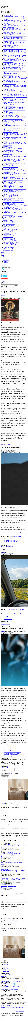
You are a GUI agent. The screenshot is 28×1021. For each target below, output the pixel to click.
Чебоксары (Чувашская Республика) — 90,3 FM (15, 205)
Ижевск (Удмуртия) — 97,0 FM (11, 76)
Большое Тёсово (8, 617)
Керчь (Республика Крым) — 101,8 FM (12, 90)
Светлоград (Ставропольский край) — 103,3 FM (15, 170)
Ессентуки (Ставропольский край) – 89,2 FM (14, 65)
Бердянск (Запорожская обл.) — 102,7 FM (13, 28)
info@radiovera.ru (5, 981)
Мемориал (6, 971)
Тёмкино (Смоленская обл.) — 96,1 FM (13, 186)
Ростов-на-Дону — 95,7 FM (10, 161)
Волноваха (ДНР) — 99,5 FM (10, 45)
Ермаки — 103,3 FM (8, 231)
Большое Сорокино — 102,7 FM (11, 225)
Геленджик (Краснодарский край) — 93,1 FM (14, 55)
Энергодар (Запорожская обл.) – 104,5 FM (13, 211)
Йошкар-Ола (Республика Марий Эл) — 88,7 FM (15, 81)
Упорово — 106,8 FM (8, 247)
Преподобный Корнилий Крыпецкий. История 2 (13, 845)
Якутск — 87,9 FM (8, 215)
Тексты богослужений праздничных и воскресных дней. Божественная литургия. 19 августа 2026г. (13, 871)
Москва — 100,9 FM (8, 15)
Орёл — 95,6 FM (7, 147)
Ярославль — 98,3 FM (8, 217)
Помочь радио (5, 774)
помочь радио (4, 253)
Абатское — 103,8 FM (8, 220)
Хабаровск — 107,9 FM (9, 203)
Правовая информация (6, 1005)
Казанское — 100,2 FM (9, 238)
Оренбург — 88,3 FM (8, 146)
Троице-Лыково (8, 619)
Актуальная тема (5, 624)
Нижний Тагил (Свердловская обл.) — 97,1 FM (15, 133)
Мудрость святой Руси (10, 844)
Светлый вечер (9, 852)
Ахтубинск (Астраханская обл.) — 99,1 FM (14, 25)
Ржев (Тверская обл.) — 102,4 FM (11, 160)
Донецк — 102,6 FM (8, 62)
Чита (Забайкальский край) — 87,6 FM (12, 209)
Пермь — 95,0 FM (7, 154)
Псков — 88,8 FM (7, 155)
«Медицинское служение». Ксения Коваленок (12, 862)
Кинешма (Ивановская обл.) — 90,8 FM (13, 91)
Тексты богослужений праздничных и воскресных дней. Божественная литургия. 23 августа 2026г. (13, 879)
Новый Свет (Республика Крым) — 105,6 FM (14, 143)
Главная (3, 288)
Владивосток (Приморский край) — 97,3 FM (14, 38)
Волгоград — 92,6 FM (8, 43)
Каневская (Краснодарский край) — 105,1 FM (14, 85)
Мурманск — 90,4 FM (8, 121)
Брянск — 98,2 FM (8, 34)
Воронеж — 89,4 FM (8, 47)
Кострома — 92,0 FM (8, 100)
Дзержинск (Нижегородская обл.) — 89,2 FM (14, 59)
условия (11, 773)
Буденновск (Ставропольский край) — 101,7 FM (15, 37)
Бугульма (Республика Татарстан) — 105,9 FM (14, 36)
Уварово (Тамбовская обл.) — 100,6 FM (13, 198)
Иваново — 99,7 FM (8, 75)
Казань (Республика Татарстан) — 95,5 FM (13, 82)
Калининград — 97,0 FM (9, 84)
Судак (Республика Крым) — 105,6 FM (13, 180)
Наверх (2, 960)
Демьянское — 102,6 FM (9, 230)
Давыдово (6, 616)
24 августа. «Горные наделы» (11, 540)
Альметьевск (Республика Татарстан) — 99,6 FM (15, 20)
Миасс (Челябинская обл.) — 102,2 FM (12, 119)
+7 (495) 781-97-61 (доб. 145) (16, 981)
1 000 (4, 767)
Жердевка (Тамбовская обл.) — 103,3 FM (13, 68)
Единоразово (14, 772)
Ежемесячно (6, 772)
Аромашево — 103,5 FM (9, 221)
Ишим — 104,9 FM (8, 237)
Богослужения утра (5, 869)
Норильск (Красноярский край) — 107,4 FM (14, 142)
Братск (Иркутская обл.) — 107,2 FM (12, 32)
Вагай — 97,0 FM (7, 226)
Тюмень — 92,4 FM (8, 196)
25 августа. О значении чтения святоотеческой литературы (11, 754)
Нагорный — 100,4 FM (9, 239)
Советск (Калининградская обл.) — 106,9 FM (14, 176)
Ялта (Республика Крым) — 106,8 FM (12, 216)
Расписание (6, 260)
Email (2, 810)
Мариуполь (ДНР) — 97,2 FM (10, 115)
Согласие (8, 819)
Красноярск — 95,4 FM (9, 106)
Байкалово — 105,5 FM (9, 222)
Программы (6, 258)
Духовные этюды (5, 444)
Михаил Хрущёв (20, 609)
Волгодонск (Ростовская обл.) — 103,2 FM (13, 42)
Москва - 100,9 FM (5, 12)
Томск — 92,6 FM (7, 193)
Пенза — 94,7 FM (7, 152)
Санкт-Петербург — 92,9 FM (10, 167)
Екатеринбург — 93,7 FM (9, 64)
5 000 (7, 767)
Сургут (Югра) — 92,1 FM (9, 181)
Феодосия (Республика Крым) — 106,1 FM (13, 202)
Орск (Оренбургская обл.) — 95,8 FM (12, 148)
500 (2, 767)
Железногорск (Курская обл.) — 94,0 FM (13, 67)
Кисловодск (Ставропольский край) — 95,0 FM (15, 95)
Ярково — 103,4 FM (8, 250)
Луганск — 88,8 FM (8, 113)
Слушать (3, 844)
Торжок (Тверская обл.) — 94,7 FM (12, 194)
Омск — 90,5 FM (7, 145)
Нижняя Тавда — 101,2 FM (10, 240)
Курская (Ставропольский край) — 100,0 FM (14, 107)
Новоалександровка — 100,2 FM (11, 242)
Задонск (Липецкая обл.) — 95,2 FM (12, 69)
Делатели (7, 861)
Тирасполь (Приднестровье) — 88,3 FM (13, 187)
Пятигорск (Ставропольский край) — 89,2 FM (14, 159)
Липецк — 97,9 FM (8, 112)
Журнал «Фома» (5, 974)
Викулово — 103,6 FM (9, 228)
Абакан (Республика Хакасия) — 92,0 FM (13, 16)
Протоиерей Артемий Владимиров (13, 532)
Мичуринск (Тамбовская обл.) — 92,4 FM (13, 120)
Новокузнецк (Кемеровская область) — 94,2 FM (15, 137)
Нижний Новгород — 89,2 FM (10, 132)
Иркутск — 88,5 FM (8, 80)
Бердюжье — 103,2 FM (9, 224)
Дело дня (3, 252)
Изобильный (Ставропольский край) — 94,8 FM (15, 77)
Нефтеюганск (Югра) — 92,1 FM (11, 130)
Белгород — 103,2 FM (8, 27)
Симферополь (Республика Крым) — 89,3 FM (14, 173)
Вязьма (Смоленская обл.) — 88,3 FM (12, 50)
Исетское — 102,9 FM (8, 235)
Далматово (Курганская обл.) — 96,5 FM (13, 58)
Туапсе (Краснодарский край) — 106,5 (12, 195)
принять (3, 1019)
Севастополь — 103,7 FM (9, 172)
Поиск (16, 285)
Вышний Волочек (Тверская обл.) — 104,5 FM (14, 49)
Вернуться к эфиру (5, 11)
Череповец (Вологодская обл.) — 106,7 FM (13, 208)
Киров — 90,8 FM (7, 93)
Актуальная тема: (18, 748)
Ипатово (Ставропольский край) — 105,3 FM (14, 78)
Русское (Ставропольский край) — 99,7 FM (14, 163)
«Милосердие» (22, 974)
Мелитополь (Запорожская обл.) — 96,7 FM (14, 117)
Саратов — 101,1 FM (8, 168)
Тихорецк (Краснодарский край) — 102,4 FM (14, 189)
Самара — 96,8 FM (8, 165)
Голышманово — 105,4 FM (10, 229)
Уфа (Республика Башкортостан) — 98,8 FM (14, 200)
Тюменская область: (8, 218)
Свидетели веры (17, 288)
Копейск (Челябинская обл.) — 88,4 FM (13, 99)
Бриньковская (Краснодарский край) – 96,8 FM (14, 33)
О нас (4, 264)
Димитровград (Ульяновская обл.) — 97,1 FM (14, 60)
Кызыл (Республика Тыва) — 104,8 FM (13, 108)
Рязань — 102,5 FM (8, 164)
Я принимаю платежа (10, 773)
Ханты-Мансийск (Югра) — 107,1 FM (12, 204)
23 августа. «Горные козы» (10, 541)
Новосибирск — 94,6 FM (9, 138)
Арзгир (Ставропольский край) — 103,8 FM (14, 23)
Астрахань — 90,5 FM (8, 24)
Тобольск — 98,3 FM (8, 243)
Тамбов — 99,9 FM (8, 183)
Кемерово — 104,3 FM (8, 89)
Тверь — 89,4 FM (7, 185)
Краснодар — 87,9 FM (8, 104)
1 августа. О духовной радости (8, 886)
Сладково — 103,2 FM (8, 246)
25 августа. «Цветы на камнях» (11, 539)
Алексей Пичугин (10, 609)
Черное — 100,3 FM (8, 248)
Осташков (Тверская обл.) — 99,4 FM (12, 151)
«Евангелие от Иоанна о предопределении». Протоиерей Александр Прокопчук (11, 854)
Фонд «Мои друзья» (14, 974)
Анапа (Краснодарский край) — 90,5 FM (13, 21)
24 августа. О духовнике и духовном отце (14, 756)
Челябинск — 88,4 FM (8, 207)
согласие (8, 828)
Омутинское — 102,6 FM (9, 244)
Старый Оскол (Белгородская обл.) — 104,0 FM (15, 178)
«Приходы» (3, 976)
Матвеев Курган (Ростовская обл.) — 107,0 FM (14, 116)
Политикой (5, 821)
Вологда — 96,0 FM (8, 46)
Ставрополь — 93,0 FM (9, 177)
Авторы (5, 261)
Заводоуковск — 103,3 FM (9, 233)
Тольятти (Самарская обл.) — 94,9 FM (12, 191)
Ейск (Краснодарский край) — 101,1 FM (13, 63)
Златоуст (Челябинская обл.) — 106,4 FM (13, 73)
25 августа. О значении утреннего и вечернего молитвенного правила (13, 751)
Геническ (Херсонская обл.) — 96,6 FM (13, 56)
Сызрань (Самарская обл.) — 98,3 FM (12, 182)
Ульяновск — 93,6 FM (8, 199)
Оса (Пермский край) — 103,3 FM (11, 150)
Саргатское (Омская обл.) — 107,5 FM (12, 169)
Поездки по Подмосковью (7, 546)
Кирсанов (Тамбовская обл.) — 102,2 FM (13, 94)
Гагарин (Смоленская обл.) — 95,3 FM (12, 51)
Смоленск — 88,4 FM (8, 174)
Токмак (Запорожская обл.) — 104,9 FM (13, 190)
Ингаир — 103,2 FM (8, 234)
